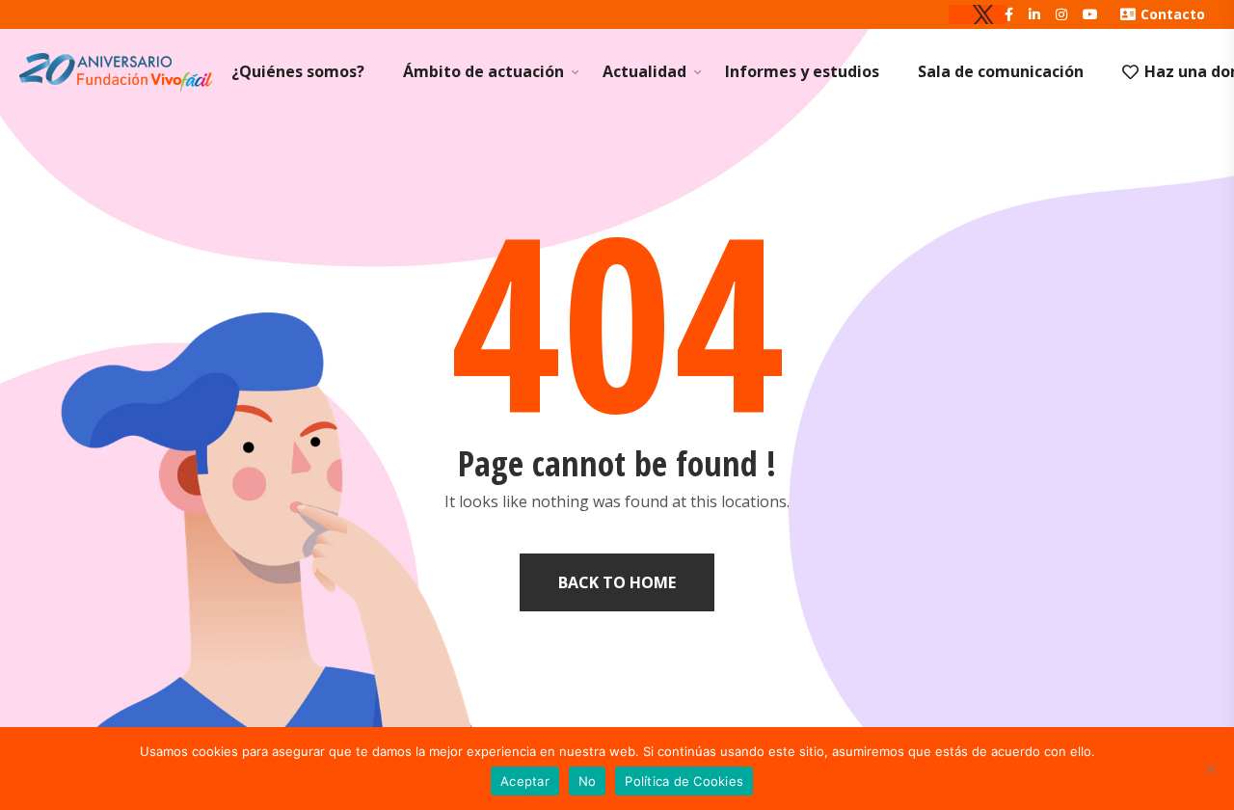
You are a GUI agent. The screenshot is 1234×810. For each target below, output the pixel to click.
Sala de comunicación (1001, 71)
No (587, 781)
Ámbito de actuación (483, 71)
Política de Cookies (684, 781)
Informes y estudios (802, 71)
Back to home (617, 582)
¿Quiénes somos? (297, 71)
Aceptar (525, 781)
